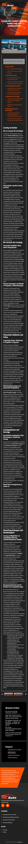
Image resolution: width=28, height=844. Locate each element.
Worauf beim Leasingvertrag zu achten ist (14, 105)
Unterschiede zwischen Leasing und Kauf (14, 72)
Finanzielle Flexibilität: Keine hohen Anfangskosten (14, 78)
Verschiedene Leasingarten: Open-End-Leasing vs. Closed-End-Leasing (15, 100)
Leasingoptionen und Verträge (12, 96)
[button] (20, 4)
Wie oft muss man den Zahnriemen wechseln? (11, 712)
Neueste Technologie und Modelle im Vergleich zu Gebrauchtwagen (15, 82)
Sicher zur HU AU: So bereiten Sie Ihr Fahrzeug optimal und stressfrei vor (13, 734)
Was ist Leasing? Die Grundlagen (14, 69)
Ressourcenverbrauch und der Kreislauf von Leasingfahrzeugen (15, 119)
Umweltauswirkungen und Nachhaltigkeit (11, 109)
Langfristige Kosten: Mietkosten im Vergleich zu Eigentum (14, 89)
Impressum (20, 842)
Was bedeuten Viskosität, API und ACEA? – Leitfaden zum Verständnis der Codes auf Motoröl (13, 722)
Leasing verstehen (9, 66)
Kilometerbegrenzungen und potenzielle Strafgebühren (14, 93)
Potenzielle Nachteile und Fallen (12, 86)
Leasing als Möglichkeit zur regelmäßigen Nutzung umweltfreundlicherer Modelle (14, 114)
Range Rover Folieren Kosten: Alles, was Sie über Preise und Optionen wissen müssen (13, 716)
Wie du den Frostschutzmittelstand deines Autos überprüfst (13, 728)
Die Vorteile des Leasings (11, 75)
